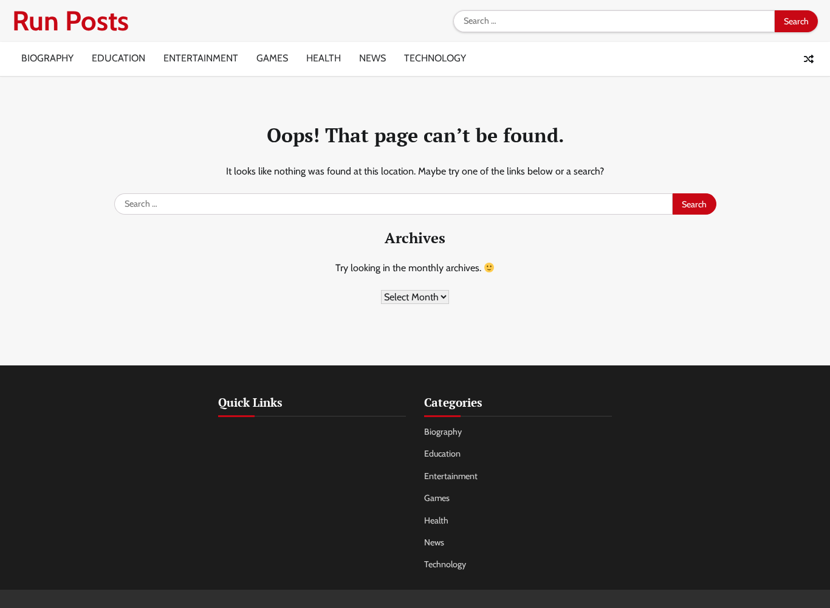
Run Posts (70, 20)
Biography (47, 58)
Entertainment (200, 58)
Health (323, 58)
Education (118, 58)
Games (272, 58)
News (372, 58)
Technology (435, 58)
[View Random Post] (809, 59)
